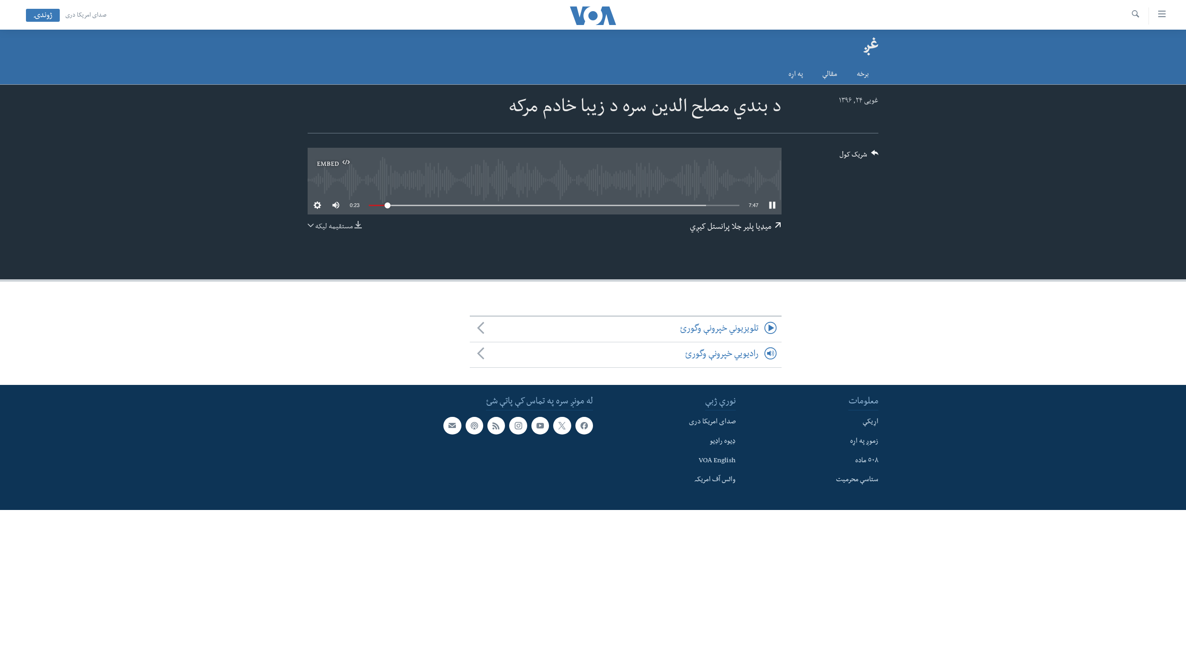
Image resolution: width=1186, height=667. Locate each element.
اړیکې (870, 423)
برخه (863, 75)
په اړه (796, 75)
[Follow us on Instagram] (518, 426)
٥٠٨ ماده (866, 461)
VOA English (717, 461)
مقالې (829, 75)
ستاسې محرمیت (857, 481)
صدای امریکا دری (86, 15)
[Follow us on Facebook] (584, 426)
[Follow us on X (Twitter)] (562, 426)
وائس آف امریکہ (715, 481)
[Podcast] (474, 426)
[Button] (858, 158)
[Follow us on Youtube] (540, 426)
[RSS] (496, 426)
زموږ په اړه (864, 442)
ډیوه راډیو (723, 442)
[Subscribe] (452, 426)
